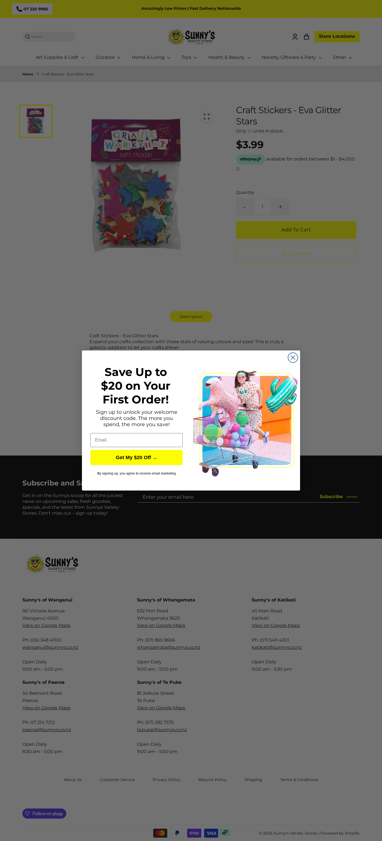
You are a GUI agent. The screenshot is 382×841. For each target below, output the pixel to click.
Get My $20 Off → (136, 457)
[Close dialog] (293, 358)
